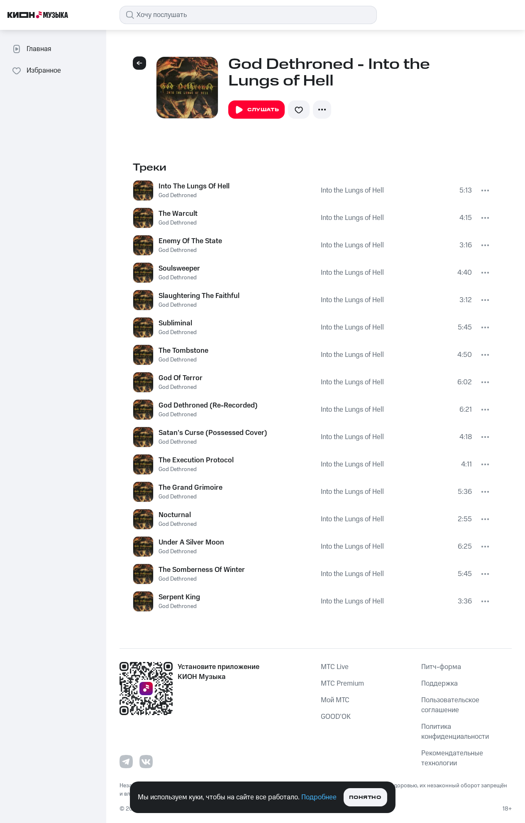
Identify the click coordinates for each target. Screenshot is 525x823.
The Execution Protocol (196, 460)
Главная (39, 49)
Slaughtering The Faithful (199, 296)
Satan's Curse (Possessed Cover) (213, 433)
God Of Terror (181, 378)
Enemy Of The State (190, 241)
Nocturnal (175, 515)
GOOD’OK (336, 717)
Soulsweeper (179, 269)
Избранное (44, 71)
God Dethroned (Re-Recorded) (208, 405)
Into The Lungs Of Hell (194, 186)
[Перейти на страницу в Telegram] (126, 761)
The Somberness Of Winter (202, 570)
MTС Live (335, 667)
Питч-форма (441, 667)
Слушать (263, 109)
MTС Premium (342, 684)
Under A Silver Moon (191, 542)
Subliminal (175, 323)
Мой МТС (335, 700)
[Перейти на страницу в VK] (146, 761)
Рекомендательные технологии (452, 758)
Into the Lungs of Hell (352, 190)
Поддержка (439, 684)
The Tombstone (183, 351)
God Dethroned (178, 195)
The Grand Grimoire (190, 488)
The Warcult (178, 214)
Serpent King (179, 597)
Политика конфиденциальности (455, 732)
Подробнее (319, 797)
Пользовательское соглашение (450, 705)
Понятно (365, 797)
